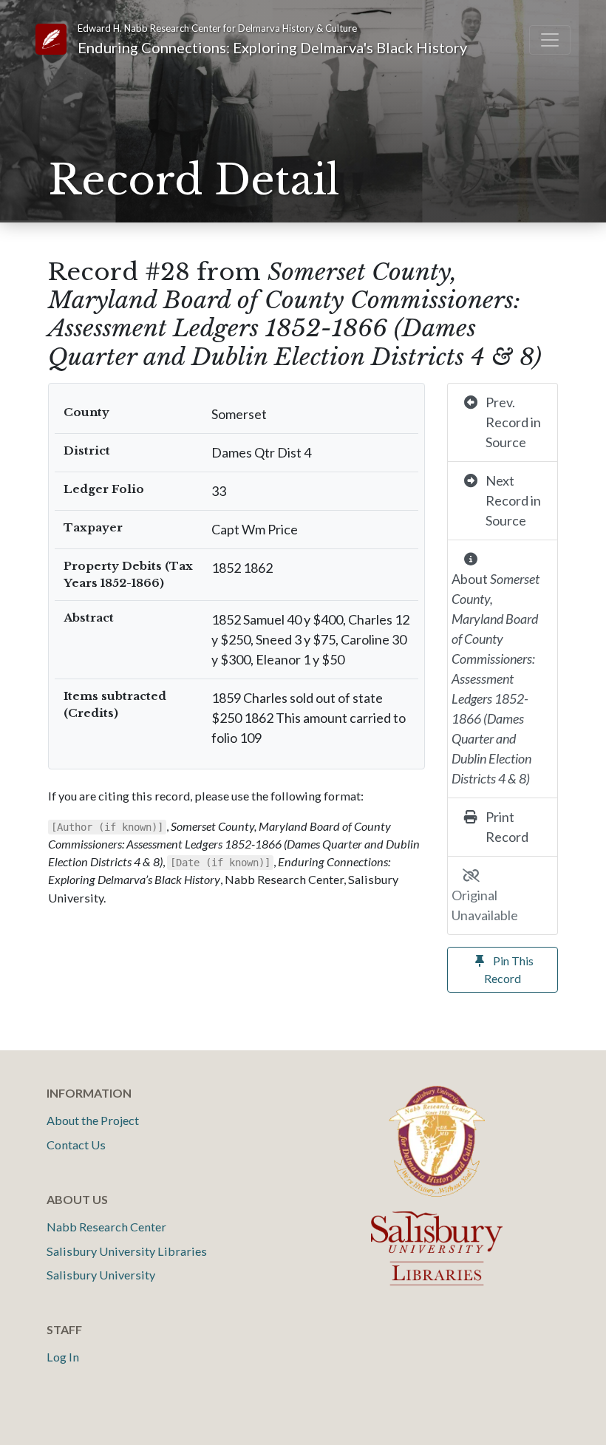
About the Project (93, 1120)
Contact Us (76, 1145)
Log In (63, 1357)
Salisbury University (101, 1275)
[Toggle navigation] (550, 40)
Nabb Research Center (106, 1227)
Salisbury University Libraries (127, 1251)
